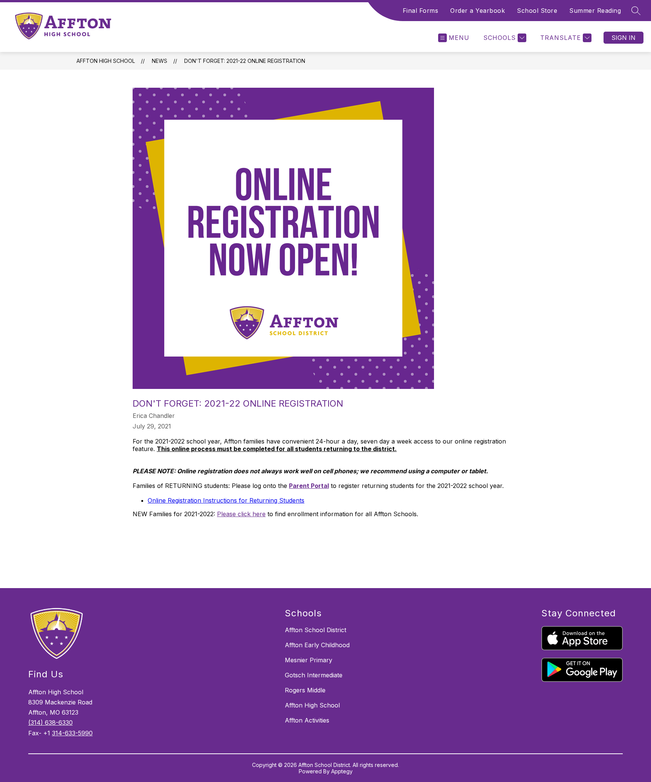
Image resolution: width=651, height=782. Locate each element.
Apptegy (342, 771)
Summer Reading (595, 10)
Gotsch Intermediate (313, 675)
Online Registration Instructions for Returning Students (226, 500)
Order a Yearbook (477, 10)
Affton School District (315, 630)
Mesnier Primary (308, 660)
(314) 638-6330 (50, 722)
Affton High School (105, 61)
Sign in (623, 37)
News (159, 61)
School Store (537, 10)
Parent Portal (309, 485)
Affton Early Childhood (317, 645)
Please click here (241, 514)
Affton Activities (307, 720)
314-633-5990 (72, 733)
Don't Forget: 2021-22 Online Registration (244, 61)
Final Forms (421, 10)
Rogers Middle (305, 690)
